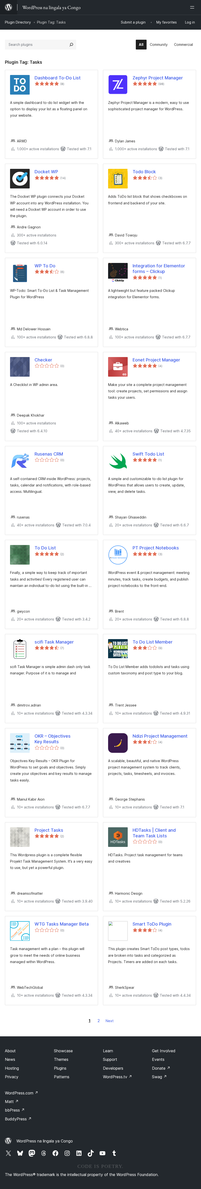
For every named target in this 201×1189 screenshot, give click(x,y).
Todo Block (144, 171)
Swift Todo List (148, 454)
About (10, 1050)
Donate (161, 1068)
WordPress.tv (117, 1076)
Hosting (12, 1068)
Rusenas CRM (49, 454)
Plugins (60, 1068)
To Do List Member (153, 641)
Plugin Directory (18, 22)
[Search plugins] (71, 45)
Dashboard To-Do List (58, 77)
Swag (159, 1076)
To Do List (45, 547)
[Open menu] (193, 7)
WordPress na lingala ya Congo (44, 1141)
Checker (43, 359)
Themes (61, 1059)
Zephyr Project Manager (158, 77)
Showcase (63, 1050)
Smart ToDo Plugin (152, 924)
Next (109, 1021)
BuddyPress (18, 1118)
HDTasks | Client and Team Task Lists (154, 833)
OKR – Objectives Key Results (53, 738)
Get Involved (164, 1050)
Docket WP (46, 171)
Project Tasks (49, 830)
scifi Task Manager (54, 641)
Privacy (11, 1076)
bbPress (15, 1110)
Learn (108, 1050)
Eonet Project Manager (156, 359)
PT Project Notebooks (156, 547)
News (10, 1059)
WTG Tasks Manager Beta (62, 924)
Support (110, 1059)
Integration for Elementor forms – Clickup (159, 268)
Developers (113, 1068)
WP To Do (45, 265)
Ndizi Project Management (160, 736)
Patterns (61, 1076)
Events (158, 1059)
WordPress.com (21, 1092)
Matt (12, 1101)
